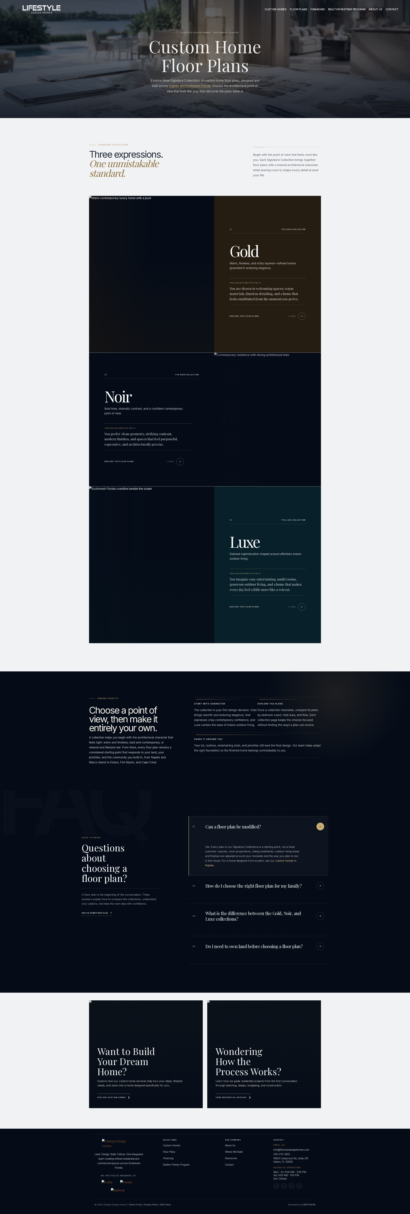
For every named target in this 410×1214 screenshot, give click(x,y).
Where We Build (234, 1151)
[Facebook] (276, 1186)
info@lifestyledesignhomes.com (291, 1149)
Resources (231, 1158)
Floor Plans (299, 9)
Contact (392, 9)
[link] (146, 1054)
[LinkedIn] (284, 1186)
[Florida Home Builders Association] (128, 1183)
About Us (375, 9)
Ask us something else (97, 913)
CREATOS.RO (309, 1204)
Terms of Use (135, 1204)
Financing (318, 9)
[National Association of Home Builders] (119, 1191)
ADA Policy (165, 1204)
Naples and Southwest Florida (190, 86)
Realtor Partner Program (347, 9)
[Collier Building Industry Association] (109, 1183)
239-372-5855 (281, 1154)
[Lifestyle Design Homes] (41, 10)
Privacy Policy (151, 1204)
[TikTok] (299, 1186)
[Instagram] (292, 1186)
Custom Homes (276, 9)
